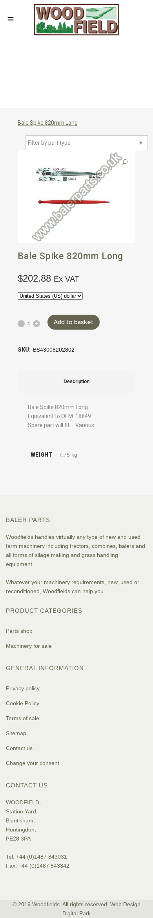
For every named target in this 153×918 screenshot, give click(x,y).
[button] (125, 162)
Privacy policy (23, 688)
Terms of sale (22, 718)
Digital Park (76, 913)
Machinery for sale (29, 646)
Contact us (19, 748)
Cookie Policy (22, 703)
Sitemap (16, 733)
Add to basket (73, 322)
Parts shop (19, 631)
